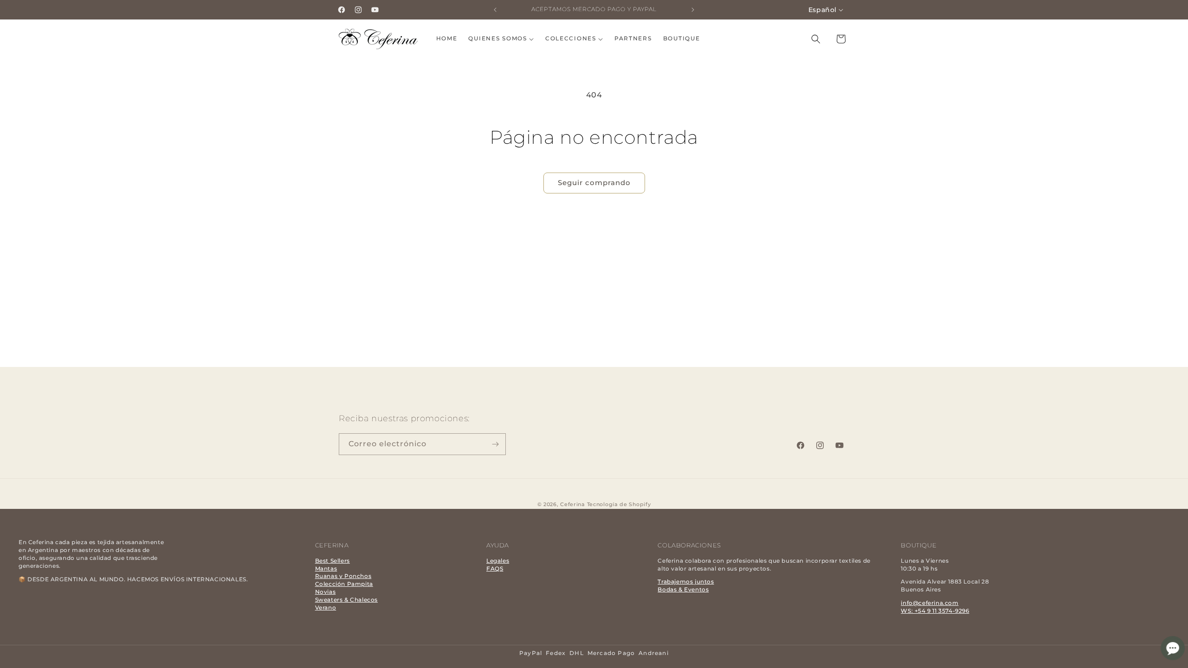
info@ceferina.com (929, 602)
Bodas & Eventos (683, 589)
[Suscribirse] (495, 444)
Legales (497, 560)
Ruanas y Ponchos (343, 575)
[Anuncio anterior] (495, 10)
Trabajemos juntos (686, 581)
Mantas (326, 568)
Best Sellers (332, 560)
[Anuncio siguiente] (693, 10)
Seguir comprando (594, 182)
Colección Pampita (344, 583)
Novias (325, 591)
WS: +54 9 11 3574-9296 (935, 610)
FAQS (494, 568)
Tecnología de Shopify (619, 504)
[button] (501, 39)
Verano (325, 607)
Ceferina (572, 504)
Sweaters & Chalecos (346, 599)
